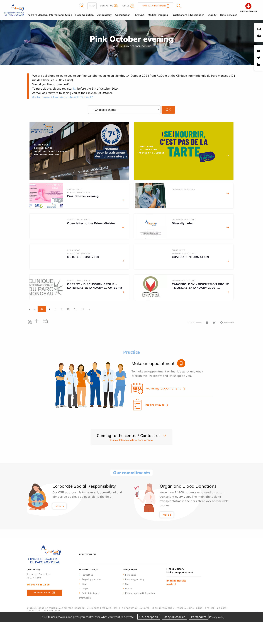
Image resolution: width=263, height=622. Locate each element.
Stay (84, 584)
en (93, 5)
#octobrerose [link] (41, 97)
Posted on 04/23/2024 (183, 189)
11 (75, 309)
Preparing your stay (91, 579)
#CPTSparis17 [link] (83, 97)
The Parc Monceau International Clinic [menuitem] (49, 14)
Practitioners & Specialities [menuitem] (188, 14)
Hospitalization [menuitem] (84, 14)
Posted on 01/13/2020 (79, 280)
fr (90, 5)
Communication (43, 148)
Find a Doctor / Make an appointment (179, 570)
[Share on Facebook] (207, 322)
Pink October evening (137, 46)
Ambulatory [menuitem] (104, 14)
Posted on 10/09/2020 (79, 253)
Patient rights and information (140, 593)
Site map (210, 608)
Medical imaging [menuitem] (158, 14)
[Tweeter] (214, 322)
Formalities (87, 574)
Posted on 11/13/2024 (151, 153)
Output (85, 588)
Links (199, 608)
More (58, 506)
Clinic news (41, 145)
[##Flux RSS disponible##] (31, 323)
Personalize (198, 617)
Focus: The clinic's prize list (52, 151)
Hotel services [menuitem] (228, 14)
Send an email (42, 592)
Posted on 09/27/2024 (79, 192)
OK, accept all (148, 617)
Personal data (185, 608)
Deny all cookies (174, 617)
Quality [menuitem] (212, 14)
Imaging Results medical (176, 582)
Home (115, 46)
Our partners (52, 610)
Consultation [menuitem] (122, 14)
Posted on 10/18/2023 (79, 220)
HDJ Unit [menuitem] (139, 14)
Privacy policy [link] (217, 617)
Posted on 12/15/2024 (46, 154)
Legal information (163, 608)
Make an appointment (154, 5)
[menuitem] (92, 574)
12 (82, 309)
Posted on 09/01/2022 (183, 220)
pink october (74, 189)
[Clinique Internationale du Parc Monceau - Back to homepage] (13, 9)
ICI (75, 88)
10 (68, 309)
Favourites (229, 322)
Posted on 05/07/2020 (183, 253)
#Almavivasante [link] (62, 97)
